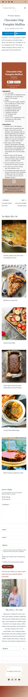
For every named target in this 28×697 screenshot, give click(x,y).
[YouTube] (12, 2)
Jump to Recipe (9, 33)
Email (4, 537)
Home (12, 687)
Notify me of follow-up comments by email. (13, 557)
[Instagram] (6, 2)
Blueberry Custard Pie (10, 300)
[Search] (24, 648)
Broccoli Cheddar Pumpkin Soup (20, 203)
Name (4, 530)
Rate (18, 82)
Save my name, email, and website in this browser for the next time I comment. (14, 550)
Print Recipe (21, 33)
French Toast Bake (9, 343)
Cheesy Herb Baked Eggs (11, 430)
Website (4, 545)
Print (11, 82)
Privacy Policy (20, 687)
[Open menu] (25, 8)
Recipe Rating (6, 497)
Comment (6, 505)
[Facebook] (3, 2)
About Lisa (7, 687)
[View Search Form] (25, 2)
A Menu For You (18, 691)
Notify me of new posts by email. (13, 562)
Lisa (8, 28)
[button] (11, 77)
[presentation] (14, 236)
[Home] (8, 15)
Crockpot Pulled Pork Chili (7, 203)
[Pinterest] (9, 2)
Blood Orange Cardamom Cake (13, 473)
